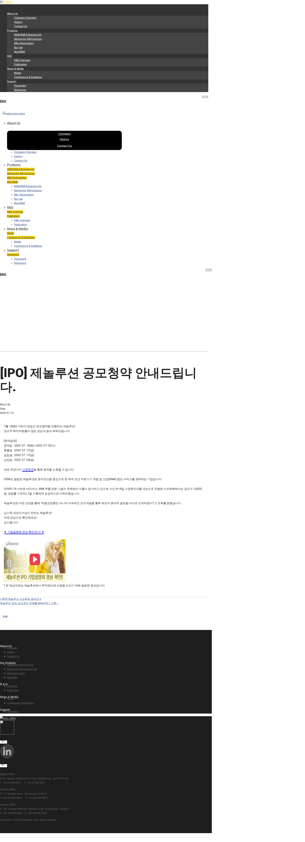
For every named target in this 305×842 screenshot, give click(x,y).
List (5, 616)
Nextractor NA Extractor (20, 664)
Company (12, 647)
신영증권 (28, 469)
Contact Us (13, 656)
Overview (12, 686)
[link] (3, 732)
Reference (13, 711)
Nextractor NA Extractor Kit (22, 669)
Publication (13, 690)
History (11, 652)
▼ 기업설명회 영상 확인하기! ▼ (24, 532)
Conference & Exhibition (20, 703)
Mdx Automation (16, 673)
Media (10, 698)
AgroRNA (12, 677)
